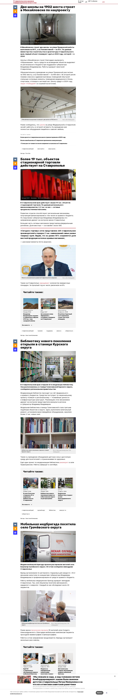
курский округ (41, 510)
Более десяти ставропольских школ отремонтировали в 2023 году (43, 137)
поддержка (49, 331)
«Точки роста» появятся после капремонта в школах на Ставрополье (43, 143)
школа (42, 125)
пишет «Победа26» (28, 84)
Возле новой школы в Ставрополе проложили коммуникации (41, 140)
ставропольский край (27, 149)
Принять (99, 692)
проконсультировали (39, 630)
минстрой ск (40, 149)
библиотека (52, 510)
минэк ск (59, 331)
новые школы (51, 149)
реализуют (64, 462)
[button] (24, 679)
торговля (39, 331)
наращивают (44, 283)
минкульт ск (62, 510)
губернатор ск (69, 331)
